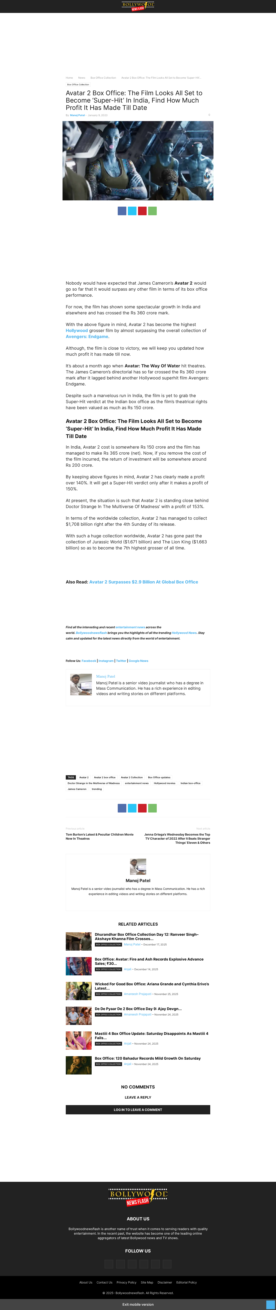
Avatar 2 (84, 777)
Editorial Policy (186, 1282)
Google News (138, 661)
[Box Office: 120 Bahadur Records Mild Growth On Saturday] (79, 1066)
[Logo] (138, 1206)
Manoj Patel (77, 115)
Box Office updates (159, 777)
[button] (72, 6)
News (81, 77)
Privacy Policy (126, 1282)
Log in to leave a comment (138, 1110)
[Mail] (132, 1264)
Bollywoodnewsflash (92, 633)
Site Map (147, 1282)
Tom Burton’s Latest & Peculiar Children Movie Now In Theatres (99, 836)
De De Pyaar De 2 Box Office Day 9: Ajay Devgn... (138, 1009)
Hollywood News (184, 633)
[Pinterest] (142, 211)
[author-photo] (138, 874)
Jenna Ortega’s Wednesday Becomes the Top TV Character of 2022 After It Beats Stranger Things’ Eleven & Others (177, 838)
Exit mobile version (138, 1304)
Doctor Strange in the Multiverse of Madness (94, 783)
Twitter (121, 661)
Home (69, 77)
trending (97, 789)
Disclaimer (165, 1282)
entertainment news (130, 627)
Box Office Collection (103, 77)
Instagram (106, 661)
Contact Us (104, 1282)
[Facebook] (122, 211)
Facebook (89, 661)
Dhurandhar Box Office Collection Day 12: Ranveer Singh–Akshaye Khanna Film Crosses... (147, 936)
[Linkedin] (142, 903)
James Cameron (77, 789)
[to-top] (270, 1303)
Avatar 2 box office (105, 777)
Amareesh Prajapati (137, 994)
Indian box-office (191, 783)
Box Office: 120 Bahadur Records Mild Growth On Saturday (148, 1058)
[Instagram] (120, 1264)
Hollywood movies (164, 783)
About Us (85, 1282)
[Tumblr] (155, 1264)
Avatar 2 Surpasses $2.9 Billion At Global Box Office (143, 582)
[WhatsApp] (152, 211)
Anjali (127, 969)
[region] (138, 46)
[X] (132, 211)
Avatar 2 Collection (132, 777)
